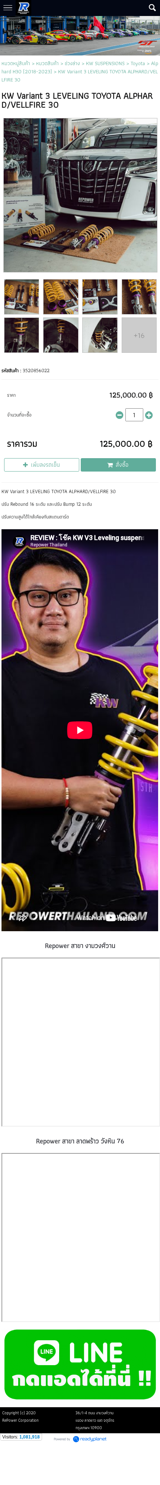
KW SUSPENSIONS (105, 63)
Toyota (138, 63)
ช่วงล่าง (72, 63)
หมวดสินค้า (47, 63)
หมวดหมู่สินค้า (15, 63)
